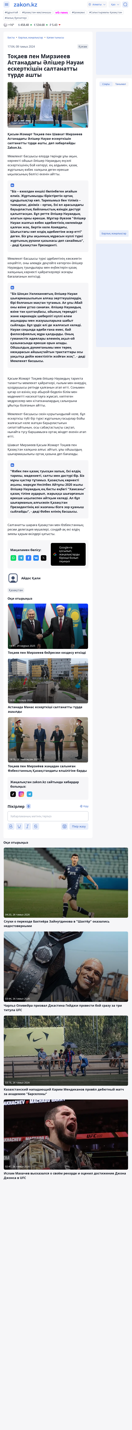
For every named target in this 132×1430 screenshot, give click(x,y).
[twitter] (44, 558)
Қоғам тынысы (55, 37)
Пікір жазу (79, 826)
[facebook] (28, 558)
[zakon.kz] (25, 4)
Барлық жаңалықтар (30, 37)
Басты (11, 37)
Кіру (85, 806)
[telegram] (21, 558)
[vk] (36, 558)
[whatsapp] (13, 558)
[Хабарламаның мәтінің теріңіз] (48, 816)
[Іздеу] (125, 4)
